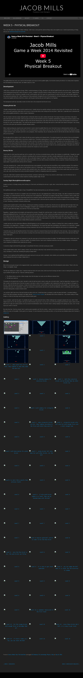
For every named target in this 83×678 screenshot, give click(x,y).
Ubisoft (27, 18)
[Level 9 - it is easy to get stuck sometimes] (41, 572)
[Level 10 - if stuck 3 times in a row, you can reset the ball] (16, 644)
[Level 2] (41, 370)
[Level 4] (67, 414)
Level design (43, 654)
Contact (49, 18)
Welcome (7, 18)
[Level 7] (41, 515)
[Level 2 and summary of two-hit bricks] (67, 356)
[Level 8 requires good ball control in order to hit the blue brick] (41, 543)
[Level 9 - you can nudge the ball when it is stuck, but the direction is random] (67, 572)
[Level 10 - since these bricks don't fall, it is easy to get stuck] (67, 630)
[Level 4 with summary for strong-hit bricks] (41, 414)
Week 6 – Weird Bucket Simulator (71, 663)
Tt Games (36, 18)
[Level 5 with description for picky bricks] (16, 457)
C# (39, 654)
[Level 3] (16, 399)
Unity (52, 654)
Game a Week (11, 654)
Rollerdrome (17, 18)
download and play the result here (17, 31)
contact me (6, 313)
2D (32, 654)
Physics (49, 654)
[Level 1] (67, 327)
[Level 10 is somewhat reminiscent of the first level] (41, 616)
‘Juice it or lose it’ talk (38, 294)
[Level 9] (67, 558)
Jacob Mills (41, 8)
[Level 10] (67, 616)
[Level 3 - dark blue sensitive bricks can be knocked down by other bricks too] (67, 385)
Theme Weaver (58, 675)
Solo (17, 654)
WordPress (36, 675)
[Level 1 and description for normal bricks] (41, 327)
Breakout (36, 654)
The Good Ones (22, 654)
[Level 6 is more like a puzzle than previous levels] (16, 486)
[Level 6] (41, 486)
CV (42, 18)
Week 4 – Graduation (9, 663)
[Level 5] (67, 457)
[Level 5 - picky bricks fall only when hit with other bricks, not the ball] (41, 457)
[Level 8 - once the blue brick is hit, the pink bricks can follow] (16, 558)
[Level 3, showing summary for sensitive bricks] (41, 385)
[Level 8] (67, 543)
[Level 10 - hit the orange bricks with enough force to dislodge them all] (16, 630)
